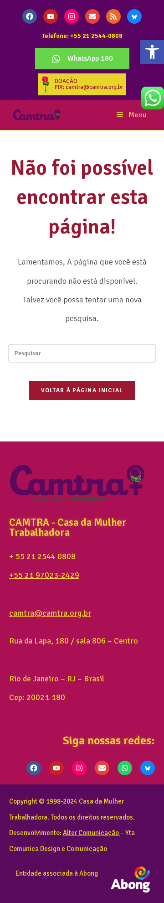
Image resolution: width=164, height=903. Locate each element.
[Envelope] (92, 16)
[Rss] (113, 16)
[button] (152, 52)
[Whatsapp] (125, 768)
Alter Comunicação (91, 833)
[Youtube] (50, 16)
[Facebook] (29, 16)
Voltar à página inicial (82, 390)
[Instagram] (71, 16)
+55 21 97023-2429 (44, 575)
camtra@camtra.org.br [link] (50, 613)
